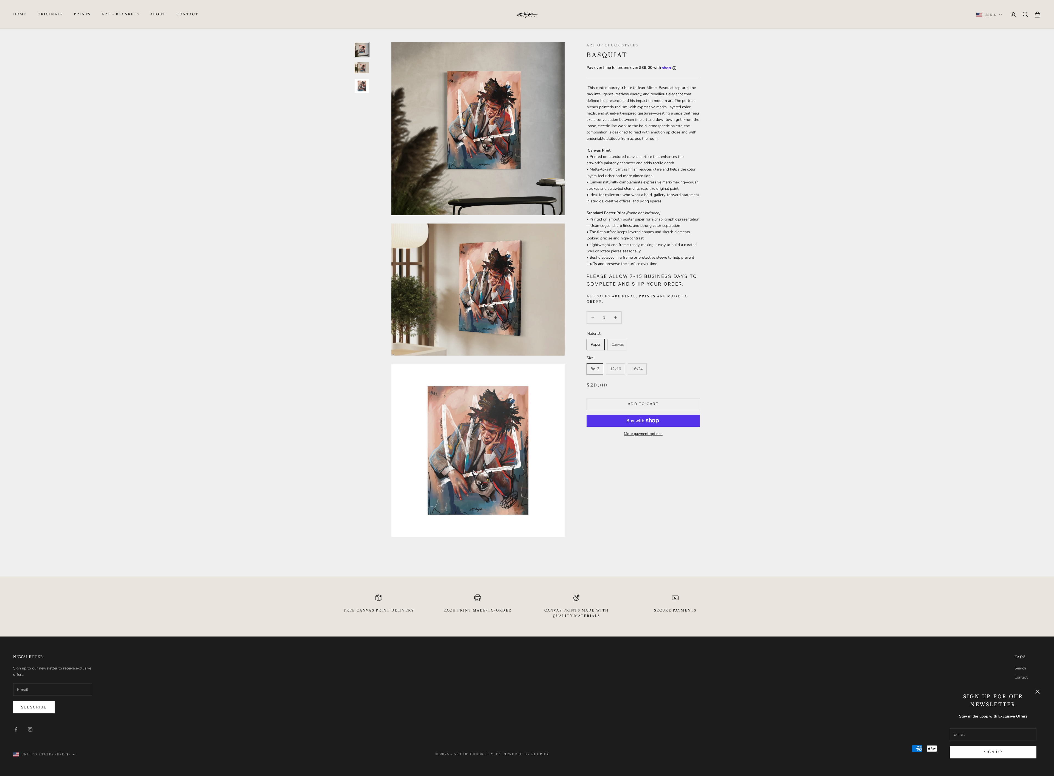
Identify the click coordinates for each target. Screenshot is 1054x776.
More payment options (643, 433)
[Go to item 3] (361, 86)
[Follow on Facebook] (16, 729)
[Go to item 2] (361, 68)
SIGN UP (993, 752)
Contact (187, 14)
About (158, 14)
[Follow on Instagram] (30, 729)
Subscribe (34, 707)
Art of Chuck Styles (612, 45)
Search (1020, 668)
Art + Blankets (120, 14)
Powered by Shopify (526, 754)
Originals (50, 14)
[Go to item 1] (361, 49)
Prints (82, 14)
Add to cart (643, 403)
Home (20, 14)
